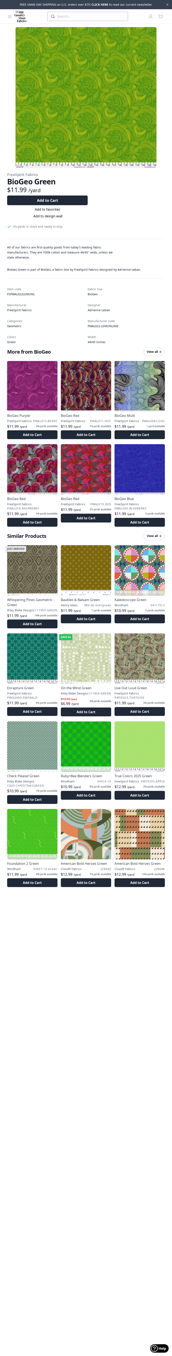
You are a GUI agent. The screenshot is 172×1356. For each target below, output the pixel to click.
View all (154, 352)
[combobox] (87, 16)
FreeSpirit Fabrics (22, 174)
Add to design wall (48, 216)
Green (11, 342)
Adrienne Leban (99, 310)
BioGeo (93, 294)
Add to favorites (47, 209)
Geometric (14, 326)
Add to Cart (47, 200)
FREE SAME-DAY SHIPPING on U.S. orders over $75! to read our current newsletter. (86, 5)
